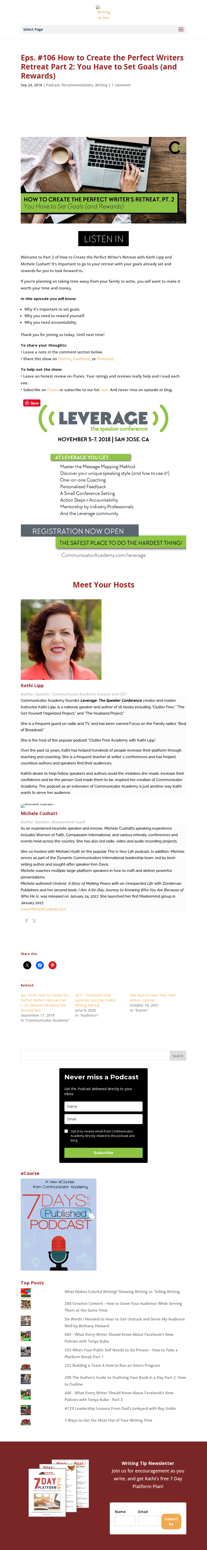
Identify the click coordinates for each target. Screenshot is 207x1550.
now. (104, 389)
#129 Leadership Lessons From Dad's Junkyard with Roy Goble (120, 1408)
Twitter (64, 358)
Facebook (81, 358)
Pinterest (105, 358)
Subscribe (103, 1153)
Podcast (53, 85)
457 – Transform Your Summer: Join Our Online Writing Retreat (95, 1000)
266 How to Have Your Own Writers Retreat (153, 998)
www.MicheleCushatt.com (43, 909)
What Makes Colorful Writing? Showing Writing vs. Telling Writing (122, 1291)
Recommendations (77, 85)
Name (120, 1511)
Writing (101, 85)
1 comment (121, 85)
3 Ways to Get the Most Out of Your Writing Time (108, 1420)
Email (143, 1511)
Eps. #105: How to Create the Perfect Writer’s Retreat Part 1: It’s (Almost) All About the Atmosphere (45, 1003)
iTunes (53, 389)
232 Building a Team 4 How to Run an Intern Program (112, 1365)
